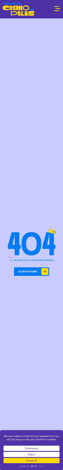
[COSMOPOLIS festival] (18, 9)
